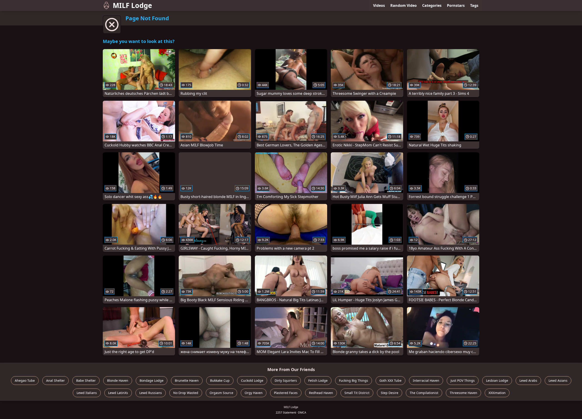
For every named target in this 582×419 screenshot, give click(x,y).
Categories (432, 5)
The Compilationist (424, 393)
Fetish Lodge (318, 380)
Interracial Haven (426, 380)
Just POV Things (463, 380)
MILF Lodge (132, 5)
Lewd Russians (150, 393)
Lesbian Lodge (497, 380)
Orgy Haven (254, 393)
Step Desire (389, 393)
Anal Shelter (55, 380)
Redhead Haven (321, 393)
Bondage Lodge (151, 380)
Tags (474, 5)
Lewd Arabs (528, 380)
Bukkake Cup (220, 380)
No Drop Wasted (185, 393)
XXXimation (497, 393)
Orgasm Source (221, 393)
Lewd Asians (558, 380)
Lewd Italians (87, 393)
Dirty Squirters (286, 380)
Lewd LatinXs (118, 393)
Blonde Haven (117, 380)
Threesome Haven (463, 393)
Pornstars (456, 5)
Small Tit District (356, 393)
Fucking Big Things (353, 380)
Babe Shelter (86, 380)
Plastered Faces (286, 393)
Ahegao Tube (25, 380)
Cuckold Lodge (252, 380)
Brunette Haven (187, 380)
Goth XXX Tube (390, 380)
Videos (379, 5)
